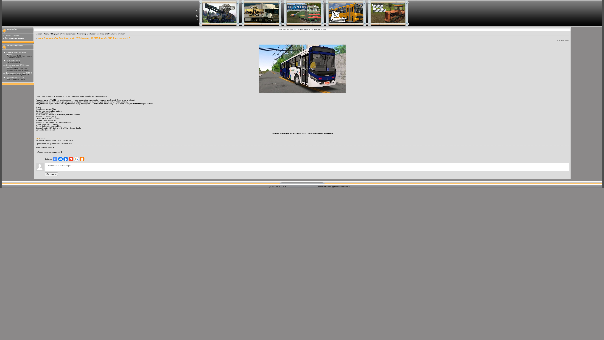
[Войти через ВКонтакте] (60, 159)
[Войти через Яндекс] (71, 159)
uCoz (348, 186)
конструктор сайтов (336, 186)
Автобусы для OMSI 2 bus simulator (111, 34)
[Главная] (197, 10)
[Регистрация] (197, 16)
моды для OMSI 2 (49, 100)
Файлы (46, 34)
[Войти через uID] (55, 159)
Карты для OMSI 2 (13, 60)
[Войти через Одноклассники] (82, 159)
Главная (39, 34)
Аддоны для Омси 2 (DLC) (16, 78)
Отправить (51, 174)
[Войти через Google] (76, 159)
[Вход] (197, 20)
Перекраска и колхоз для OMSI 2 (19, 73)
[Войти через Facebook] (65, 159)
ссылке (329, 133)
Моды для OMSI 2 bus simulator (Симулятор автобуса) (73, 34)
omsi (59, 102)
